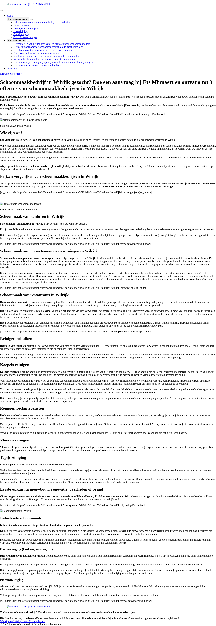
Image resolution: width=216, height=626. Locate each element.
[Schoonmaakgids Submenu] (28, 41)
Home (10, 15)
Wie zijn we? (7, 621)
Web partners (22, 621)
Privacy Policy (37, 621)
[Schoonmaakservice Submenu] (31, 19)
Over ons (12, 68)
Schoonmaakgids (16, 40)
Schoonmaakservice (18, 19)
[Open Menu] (1, 10)
